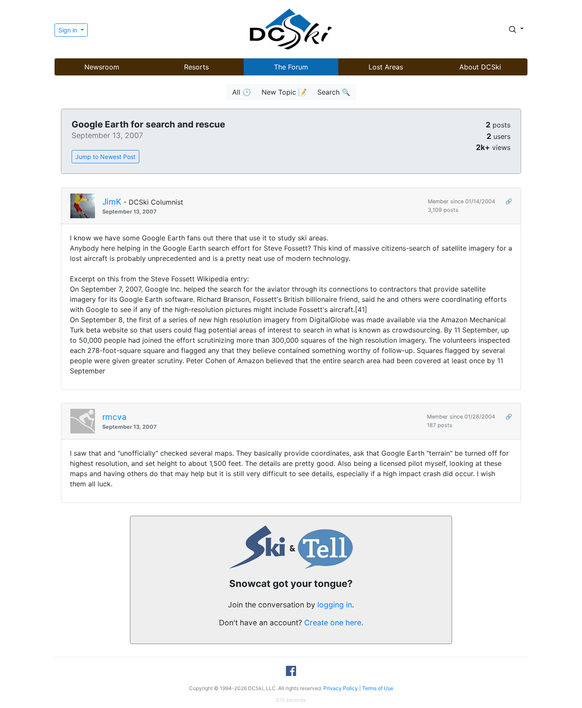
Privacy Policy (340, 688)
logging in (334, 604)
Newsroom (101, 67)
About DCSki (480, 67)
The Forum (291, 67)
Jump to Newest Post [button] (105, 156)
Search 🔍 (333, 92)
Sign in (68, 30)
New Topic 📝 (284, 92)
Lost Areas (386, 67)
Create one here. (333, 622)
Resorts (196, 67)
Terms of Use (377, 688)
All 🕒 (241, 92)
